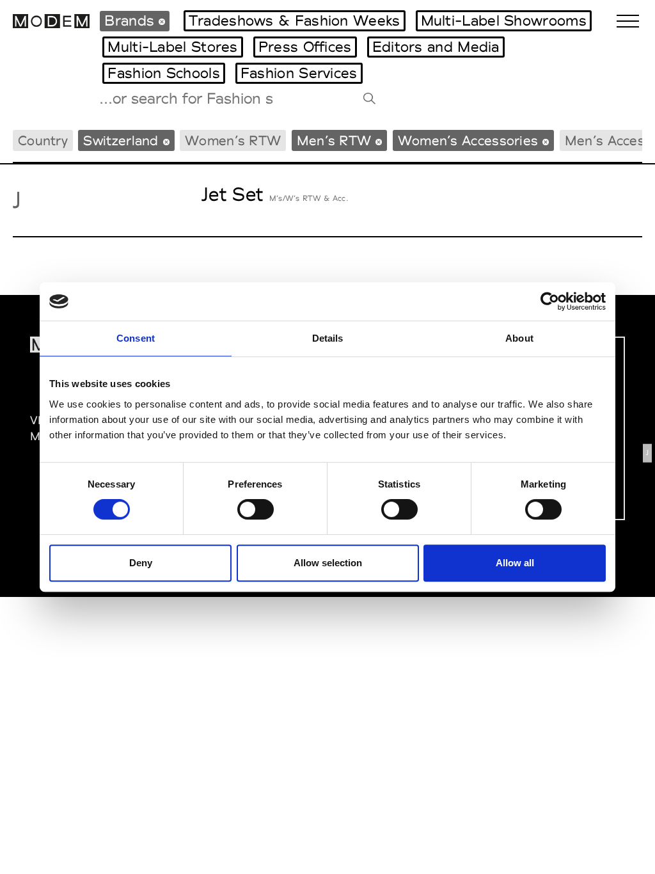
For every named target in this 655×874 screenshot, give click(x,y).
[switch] (255, 509)
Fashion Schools (163, 73)
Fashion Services (299, 73)
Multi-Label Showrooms (504, 20)
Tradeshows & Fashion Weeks (294, 20)
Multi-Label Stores (172, 46)
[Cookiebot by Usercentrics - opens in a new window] (550, 301)
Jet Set (232, 194)
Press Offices (305, 46)
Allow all (515, 562)
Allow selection (328, 562)
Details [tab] (327, 338)
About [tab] (519, 338)
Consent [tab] (135, 338)
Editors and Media (436, 46)
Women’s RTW (233, 140)
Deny (140, 562)
